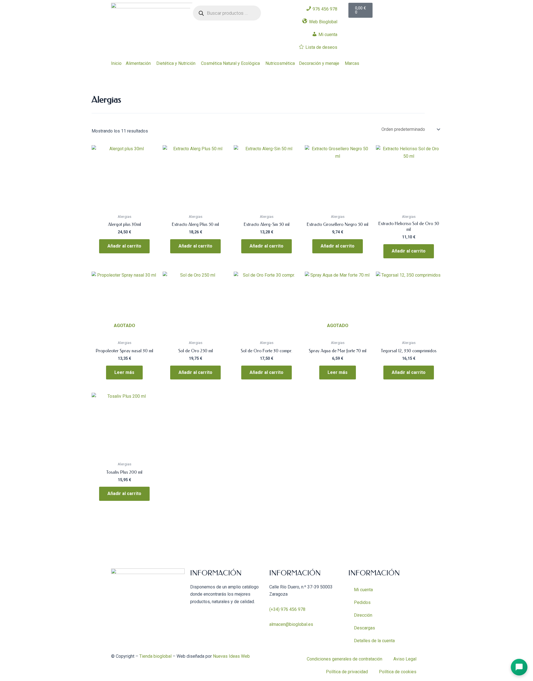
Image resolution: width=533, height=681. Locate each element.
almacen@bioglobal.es (291, 624)
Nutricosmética (280, 63)
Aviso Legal (404, 659)
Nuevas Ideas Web (231, 656)
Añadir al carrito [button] (124, 246)
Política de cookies (397, 671)
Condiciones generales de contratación (344, 659)
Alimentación (138, 63)
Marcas (352, 63)
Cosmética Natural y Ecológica (230, 63)
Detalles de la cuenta (374, 640)
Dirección (363, 615)
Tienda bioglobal (155, 656)
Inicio (116, 63)
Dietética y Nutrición (175, 63)
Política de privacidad (347, 671)
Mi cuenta (363, 589)
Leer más (124, 372)
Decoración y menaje (319, 63)
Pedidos (362, 602)
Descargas (364, 628)
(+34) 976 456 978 (287, 609)
